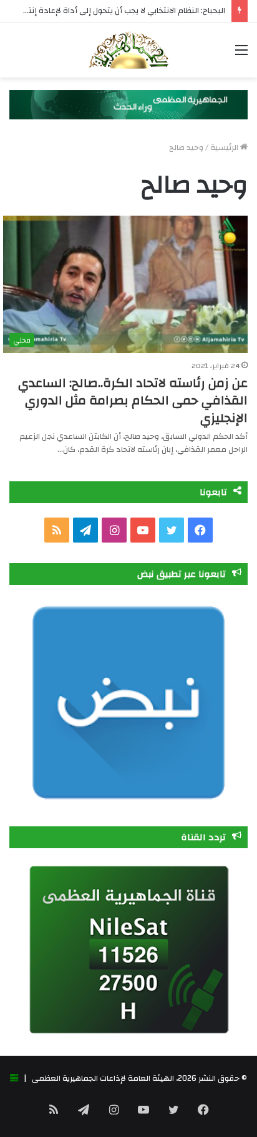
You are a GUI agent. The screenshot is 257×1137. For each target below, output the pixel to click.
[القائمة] (241, 55)
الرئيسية (225, 147)
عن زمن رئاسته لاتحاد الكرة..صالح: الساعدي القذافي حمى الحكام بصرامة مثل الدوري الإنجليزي (133, 400)
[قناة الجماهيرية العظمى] (128, 50)
